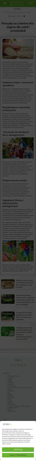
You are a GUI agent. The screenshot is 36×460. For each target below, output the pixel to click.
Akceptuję (18, 450)
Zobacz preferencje (18, 455)
